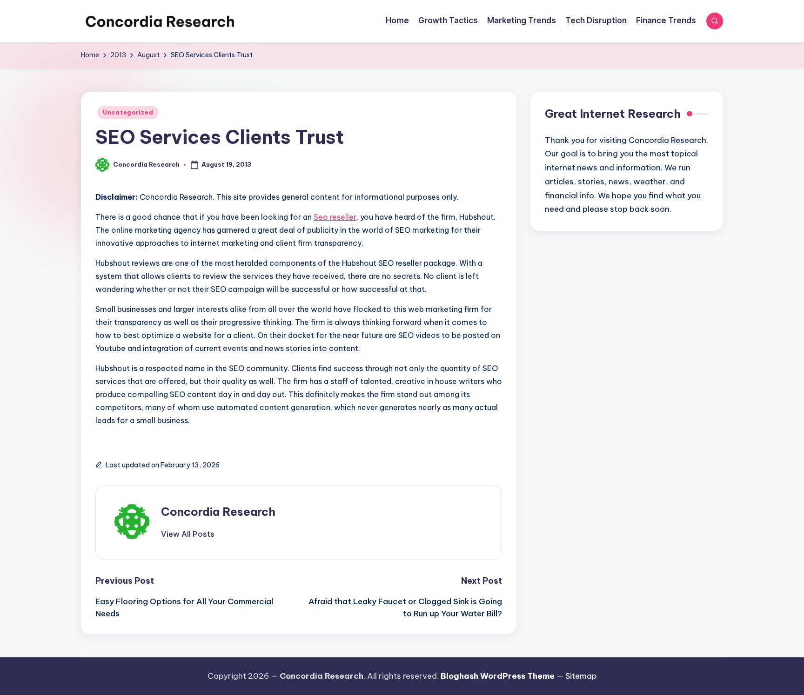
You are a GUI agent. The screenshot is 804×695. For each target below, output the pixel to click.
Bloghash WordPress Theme (498, 676)
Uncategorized (128, 112)
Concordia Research (218, 512)
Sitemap (581, 676)
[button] (187, 534)
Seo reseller (335, 217)
